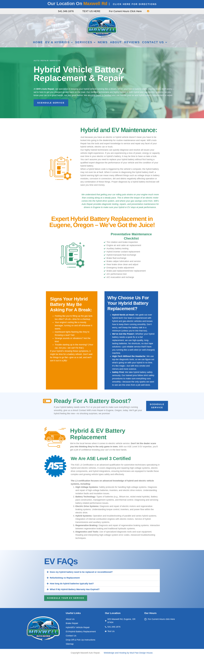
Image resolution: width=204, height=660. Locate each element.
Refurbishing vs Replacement (65, 578)
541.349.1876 (66, 11)
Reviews (132, 42)
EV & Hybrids (57, 42)
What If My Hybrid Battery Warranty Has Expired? (75, 589)
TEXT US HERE (91, 11)
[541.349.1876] (55, 11)
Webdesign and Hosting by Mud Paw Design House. (128, 653)
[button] (102, 572)
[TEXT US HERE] (79, 11)
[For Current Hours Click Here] (106, 11)
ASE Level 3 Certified (101, 95)
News (103, 42)
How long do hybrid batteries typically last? (72, 583)
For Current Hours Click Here (125, 11)
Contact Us (153, 42)
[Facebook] (148, 11)
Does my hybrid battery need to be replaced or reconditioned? (81, 572)
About (116, 42)
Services (83, 42)
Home (38, 42)
